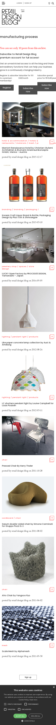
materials (21, 143)
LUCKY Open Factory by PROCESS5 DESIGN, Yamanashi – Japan (24, 274)
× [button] (54, 687)
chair (4, 460)
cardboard (7, 518)
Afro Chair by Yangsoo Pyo (16, 595)
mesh (31, 143)
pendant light (20, 337)
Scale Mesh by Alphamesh (16, 651)
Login (19, 3)
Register (7, 87)
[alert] (28, 705)
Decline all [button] (35, 716)
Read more (33, 700)
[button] (5, 704)
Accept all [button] (20, 716)
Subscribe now (28, 90)
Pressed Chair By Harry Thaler (17, 465)
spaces (23, 266)
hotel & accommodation (14, 141)
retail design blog (20, 156)
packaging (31, 209)
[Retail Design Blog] (28, 17)
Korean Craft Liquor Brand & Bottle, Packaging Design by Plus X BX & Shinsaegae (26, 216)
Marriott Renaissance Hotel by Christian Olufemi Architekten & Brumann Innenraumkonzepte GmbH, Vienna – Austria (27, 150)
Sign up (28, 3)
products (33, 337)
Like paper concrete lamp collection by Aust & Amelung (26, 343)
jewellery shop (9, 266)
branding (7, 209)
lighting (6, 337)
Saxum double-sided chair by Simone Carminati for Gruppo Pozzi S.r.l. (27, 525)
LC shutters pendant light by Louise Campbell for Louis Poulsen (28, 404)
